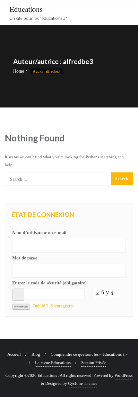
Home (18, 71)
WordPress (124, 375)
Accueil (14, 354)
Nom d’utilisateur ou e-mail (39, 232)
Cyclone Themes (82, 383)
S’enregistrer (62, 306)
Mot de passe (24, 258)
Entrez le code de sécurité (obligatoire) (49, 283)
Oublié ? (40, 306)
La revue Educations (53, 362)
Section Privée (93, 362)
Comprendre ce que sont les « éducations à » (89, 354)
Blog (35, 354)
